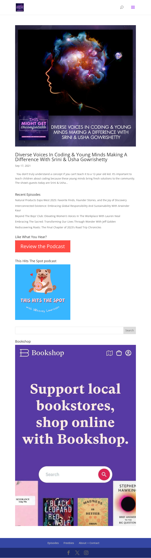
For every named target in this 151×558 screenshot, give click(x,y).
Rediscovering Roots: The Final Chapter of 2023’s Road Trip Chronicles (58, 227)
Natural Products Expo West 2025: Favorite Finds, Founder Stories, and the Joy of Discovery (71, 200)
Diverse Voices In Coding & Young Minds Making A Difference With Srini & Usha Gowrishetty (71, 157)
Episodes (53, 543)
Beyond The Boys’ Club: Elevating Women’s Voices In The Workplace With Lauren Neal (67, 216)
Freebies (69, 543)
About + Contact (89, 543)
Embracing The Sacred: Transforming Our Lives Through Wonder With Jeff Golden (65, 221)
